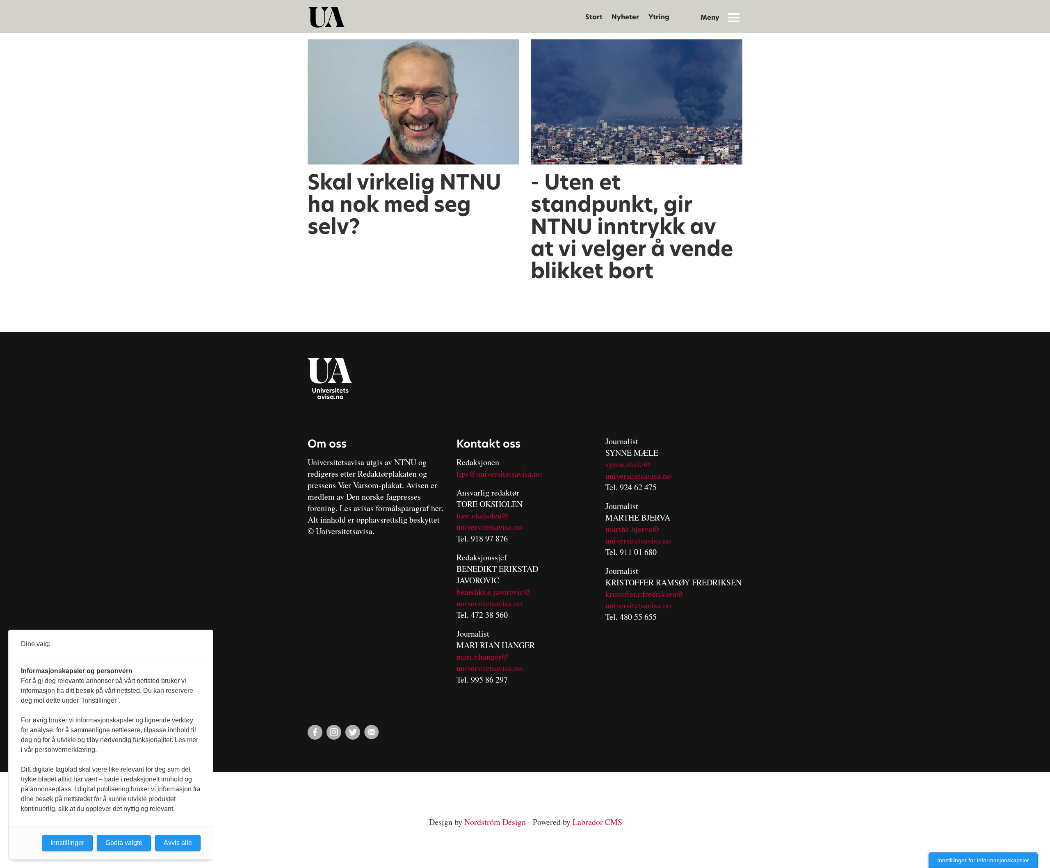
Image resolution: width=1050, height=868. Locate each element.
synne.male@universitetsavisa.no (638, 470)
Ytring (658, 17)
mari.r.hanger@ (483, 656)
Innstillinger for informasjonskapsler (983, 860)
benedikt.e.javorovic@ (494, 591)
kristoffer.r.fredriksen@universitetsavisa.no (644, 599)
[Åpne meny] (734, 17)
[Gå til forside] (326, 17)
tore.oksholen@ (483, 515)
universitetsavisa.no (489, 526)
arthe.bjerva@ (636, 529)
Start (594, 17)
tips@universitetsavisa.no (499, 473)
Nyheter (625, 17)
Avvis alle (178, 842)
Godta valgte (123, 842)
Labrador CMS (597, 821)
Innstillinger (67, 842)
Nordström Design (495, 821)
